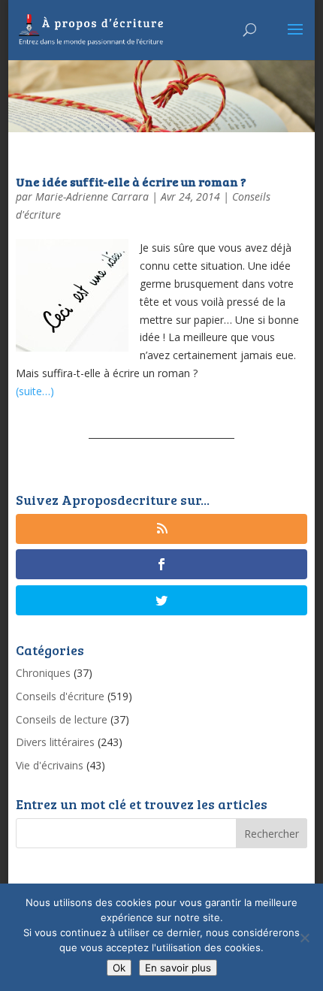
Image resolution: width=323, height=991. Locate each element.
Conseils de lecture (61, 719)
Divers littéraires (55, 742)
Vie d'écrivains (49, 765)
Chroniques (43, 673)
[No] (304, 937)
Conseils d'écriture (60, 696)
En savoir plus (178, 968)
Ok (119, 968)
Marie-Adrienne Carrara (92, 196)
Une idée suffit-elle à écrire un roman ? (131, 181)
